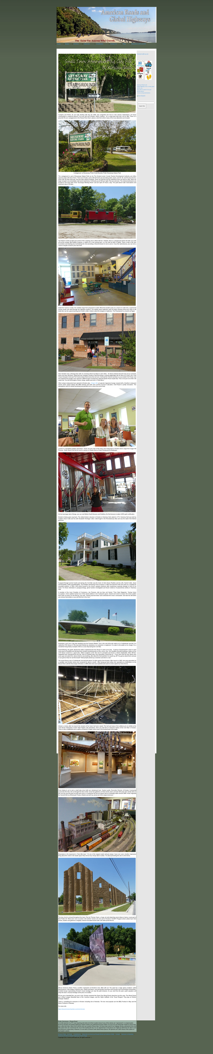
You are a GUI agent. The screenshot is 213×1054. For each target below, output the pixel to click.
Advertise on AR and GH (138, 44)
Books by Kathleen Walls (107, 1034)
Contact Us (113, 44)
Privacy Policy (62, 1034)
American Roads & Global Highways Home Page (72, 1036)
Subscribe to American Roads (90, 1034)
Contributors (99, 44)
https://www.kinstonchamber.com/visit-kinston (71, 1009)
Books (67, 44)
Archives (76, 44)
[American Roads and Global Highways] (140, 72)
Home (59, 44)
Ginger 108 (94, 383)
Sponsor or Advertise (127, 1034)
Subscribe (87, 44)
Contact (117, 1034)
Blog (124, 44)
